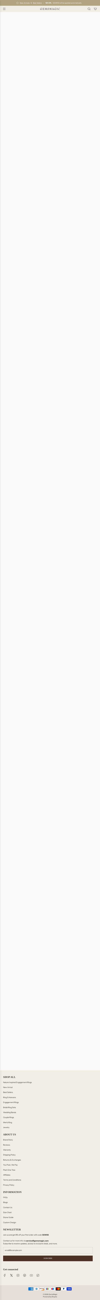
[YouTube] (31, 1275)
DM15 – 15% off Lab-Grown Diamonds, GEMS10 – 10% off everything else (41, 126)
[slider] (50, 809)
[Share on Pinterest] (18, 496)
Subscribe (48, 1258)
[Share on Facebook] (5, 496)
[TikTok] (38, 1275)
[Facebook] (5, 1275)
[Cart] (95, 9)
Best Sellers (37, 3)
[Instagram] (18, 1275)
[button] (50, 157)
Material (8, 133)
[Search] (89, 9)
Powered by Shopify (50, 1297)
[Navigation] (4, 9)
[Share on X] (11, 496)
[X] (11, 1275)
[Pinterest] (24, 1275)
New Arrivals (25, 3)
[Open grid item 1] (50, 896)
